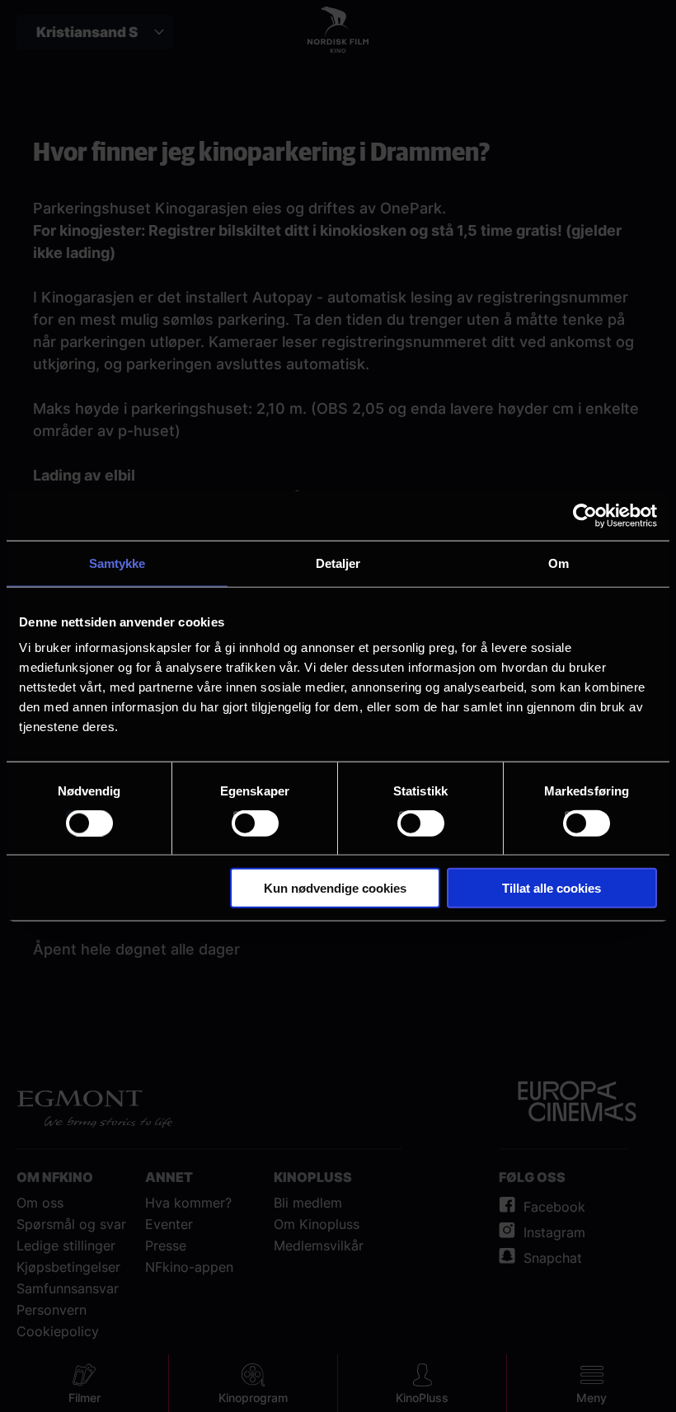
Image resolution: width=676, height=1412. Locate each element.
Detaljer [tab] (338, 563)
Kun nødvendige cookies (335, 888)
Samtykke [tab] (117, 563)
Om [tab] (558, 563)
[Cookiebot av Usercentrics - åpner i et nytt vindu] (585, 515)
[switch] (255, 822)
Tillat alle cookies (551, 888)
